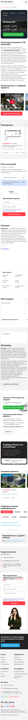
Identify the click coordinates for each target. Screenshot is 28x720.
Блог (2, 673)
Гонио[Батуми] (5, 664)
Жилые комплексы (19, 662)
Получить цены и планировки (11, 113)
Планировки (12, 13)
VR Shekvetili (21, 149)
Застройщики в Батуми (20, 673)
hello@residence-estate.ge (11, 561)
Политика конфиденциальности (10, 715)
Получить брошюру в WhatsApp (14, 34)
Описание (5, 13)
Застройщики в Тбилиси (18, 676)
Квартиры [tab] (17, 512)
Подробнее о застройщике (11, 384)
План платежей (21, 13)
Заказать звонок (13, 696)
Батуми (3, 657)
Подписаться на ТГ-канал (10, 645)
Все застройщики (19, 671)
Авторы (3, 676)
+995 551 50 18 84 (8, 557)
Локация (5, 15)
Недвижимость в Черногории (13, 540)
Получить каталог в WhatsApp (14, 407)
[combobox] (4, 206)
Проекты (8, 7)
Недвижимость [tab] (6, 512)
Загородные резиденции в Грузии (10, 525)
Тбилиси (3, 659)
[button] (26, 91)
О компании (4, 671)
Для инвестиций (18, 664)
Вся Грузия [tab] (6, 517)
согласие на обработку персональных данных (12, 210)
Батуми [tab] (14, 517)
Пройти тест (8, 431)
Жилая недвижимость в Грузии (9, 522)
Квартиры (17, 657)
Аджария (3, 662)
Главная (3, 7)
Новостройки (18, 659)
